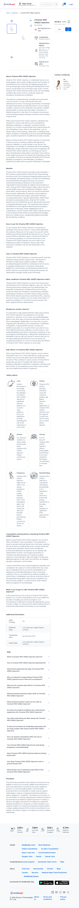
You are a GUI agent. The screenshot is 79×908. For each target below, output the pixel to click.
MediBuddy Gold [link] (28, 845)
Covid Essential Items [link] (47, 853)
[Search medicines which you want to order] (56, 4)
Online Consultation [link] (29, 849)
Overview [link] (25, 869)
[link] (9, 4)
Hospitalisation (14, 862)
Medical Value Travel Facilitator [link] (54, 873)
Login (71, 4)
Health (12, 845)
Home (8, 13)
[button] (62, 4)
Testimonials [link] (38, 869)
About (12, 869)
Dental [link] (38, 856)
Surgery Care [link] (27, 856)
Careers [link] (25, 873)
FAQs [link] (62, 862)
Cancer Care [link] (50, 856)
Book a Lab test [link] (28, 853)
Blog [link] (58, 869)
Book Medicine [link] (44, 845)
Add (59, 29)
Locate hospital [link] (28, 862)
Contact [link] (50, 869)
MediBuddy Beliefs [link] (31, 876)
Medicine (15, 13)
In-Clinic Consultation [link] (49, 849)
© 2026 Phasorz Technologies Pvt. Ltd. (21, 898)
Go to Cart (68, 29)
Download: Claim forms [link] (47, 862)
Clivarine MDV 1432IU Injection (30, 13)
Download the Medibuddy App (22, 882)
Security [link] (35, 873)
